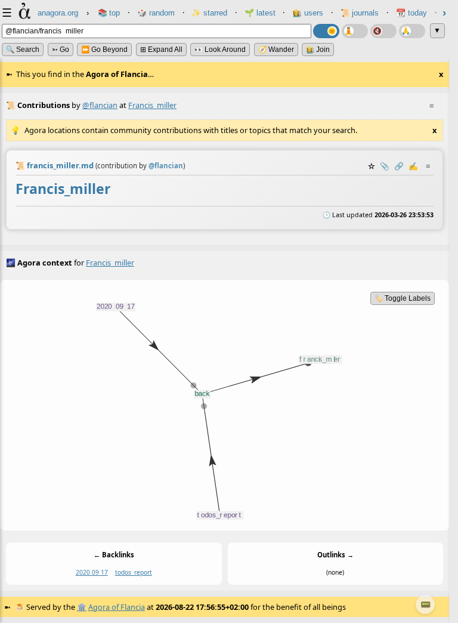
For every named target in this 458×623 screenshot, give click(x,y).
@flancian (99, 105)
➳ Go (60, 49)
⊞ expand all (161, 49)
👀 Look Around (220, 49)
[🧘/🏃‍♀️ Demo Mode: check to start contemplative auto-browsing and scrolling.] (355, 31)
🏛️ (81, 607)
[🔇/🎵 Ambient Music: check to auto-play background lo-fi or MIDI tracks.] (383, 31)
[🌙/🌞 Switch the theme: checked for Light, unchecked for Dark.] (326, 31)
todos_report (133, 572)
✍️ (413, 166)
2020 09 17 (92, 572)
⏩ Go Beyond (104, 49)
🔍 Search (22, 49)
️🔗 (399, 166)
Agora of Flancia (116, 607)
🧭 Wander (276, 49)
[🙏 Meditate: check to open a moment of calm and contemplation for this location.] (412, 31)
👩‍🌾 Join (318, 49)
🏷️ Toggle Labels (403, 298)
